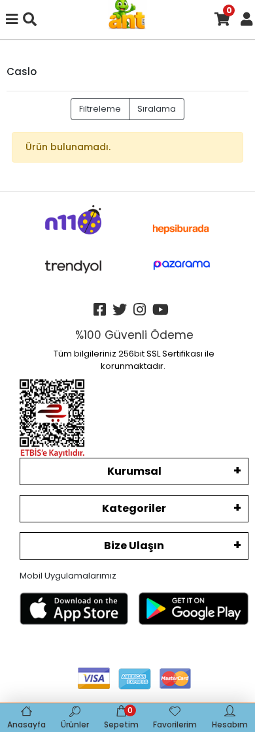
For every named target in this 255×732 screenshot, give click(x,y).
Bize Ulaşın (134, 545)
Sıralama (156, 109)
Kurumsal (134, 471)
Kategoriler (134, 508)
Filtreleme (100, 109)
